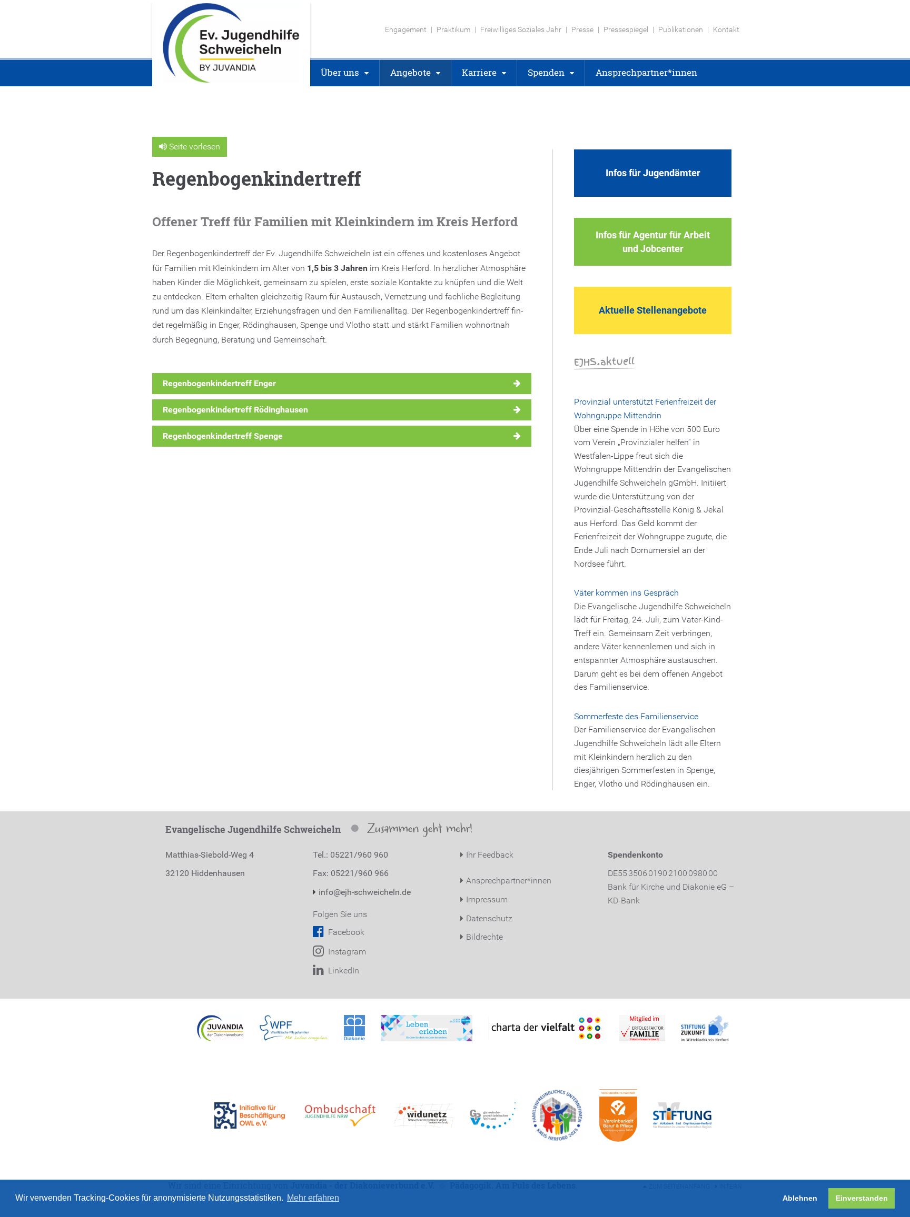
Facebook (345, 932)
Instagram (346, 952)
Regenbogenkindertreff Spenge (223, 436)
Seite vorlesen (193, 147)
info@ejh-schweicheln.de (365, 892)
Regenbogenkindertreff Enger (219, 383)
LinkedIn (342, 970)
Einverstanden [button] (862, 1198)
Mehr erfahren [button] (313, 1197)
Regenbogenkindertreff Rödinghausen (235, 410)
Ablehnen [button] (800, 1198)
